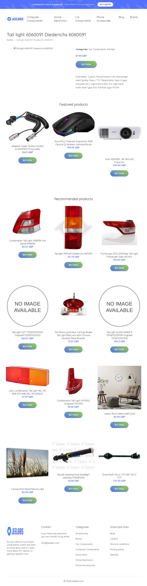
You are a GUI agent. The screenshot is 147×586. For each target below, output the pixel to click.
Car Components (83, 18)
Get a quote (105, 4)
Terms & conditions (119, 544)
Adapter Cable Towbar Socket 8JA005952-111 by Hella (27, 148)
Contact (114, 538)
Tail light (111, 49)
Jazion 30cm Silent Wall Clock (119, 413)
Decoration (81, 554)
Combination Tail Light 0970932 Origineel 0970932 (73, 402)
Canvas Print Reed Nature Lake (27, 489)
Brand (133, 17)
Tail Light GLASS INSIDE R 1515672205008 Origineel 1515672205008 (119, 335)
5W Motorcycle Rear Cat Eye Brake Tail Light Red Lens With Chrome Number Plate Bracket (73, 335)
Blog (121, 17)
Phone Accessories (104, 18)
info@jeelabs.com (50, 543)
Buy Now (86, 64)
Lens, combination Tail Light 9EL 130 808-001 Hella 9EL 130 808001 (27, 392)
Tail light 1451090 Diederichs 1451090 (73, 253)
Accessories (82, 533)
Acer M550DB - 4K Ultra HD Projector (119, 161)
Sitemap (114, 554)
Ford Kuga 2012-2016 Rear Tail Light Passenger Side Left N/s (119, 255)
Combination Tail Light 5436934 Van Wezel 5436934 (27, 242)
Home (10, 40)
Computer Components (34, 18)
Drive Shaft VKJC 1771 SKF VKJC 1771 (119, 476)
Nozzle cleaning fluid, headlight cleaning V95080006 (73, 476)
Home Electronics (60, 18)
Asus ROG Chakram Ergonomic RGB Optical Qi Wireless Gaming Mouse (73, 143)
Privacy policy (117, 549)
